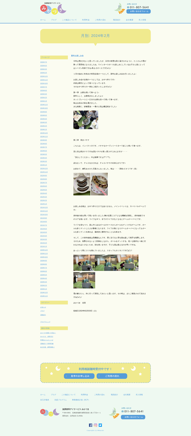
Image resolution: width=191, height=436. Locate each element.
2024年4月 (43, 119)
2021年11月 (44, 211)
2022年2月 (43, 200)
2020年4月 (43, 278)
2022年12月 (44, 168)
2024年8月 (43, 112)
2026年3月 (43, 69)
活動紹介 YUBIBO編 (46, 343)
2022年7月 (43, 182)
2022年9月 (43, 175)
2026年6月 (43, 65)
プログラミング (45, 322)
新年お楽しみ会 (77, 56)
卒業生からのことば (46, 340)
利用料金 (86, 20)
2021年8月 (43, 221)
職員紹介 (117, 20)
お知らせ (43, 307)
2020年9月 (43, 260)
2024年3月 (43, 122)
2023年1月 (43, 165)
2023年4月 (43, 158)
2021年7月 (43, 225)
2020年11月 (44, 253)
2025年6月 (43, 90)
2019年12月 (44, 292)
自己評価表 (44, 400)
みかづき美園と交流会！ (48, 333)
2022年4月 (43, 193)
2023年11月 (44, 136)
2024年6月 (43, 115)
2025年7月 (43, 87)
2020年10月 (44, 257)
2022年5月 (43, 190)
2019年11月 (44, 296)
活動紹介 (43, 315)
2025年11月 (44, 80)
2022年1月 (43, 204)
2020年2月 (43, 285)
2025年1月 (43, 101)
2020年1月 (43, 289)
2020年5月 (43, 275)
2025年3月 (43, 94)
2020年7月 (43, 268)
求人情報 (142, 20)
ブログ (54, 20)
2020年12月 (44, 250)
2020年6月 (43, 271)
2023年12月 (44, 133)
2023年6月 (43, 151)
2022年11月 (44, 172)
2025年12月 (44, 76)
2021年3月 (43, 239)
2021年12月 (44, 207)
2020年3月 (43, 282)
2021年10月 (44, 214)
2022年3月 (43, 197)
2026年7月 (43, 62)
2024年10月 (44, 108)
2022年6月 (43, 186)
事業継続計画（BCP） (81, 400)
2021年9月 (43, 218)
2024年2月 (43, 126)
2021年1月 (43, 246)
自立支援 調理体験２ (47, 347)
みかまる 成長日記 (46, 336)
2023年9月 (43, 140)
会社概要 (129, 20)
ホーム (43, 20)
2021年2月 (43, 243)
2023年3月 (43, 161)
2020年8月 (43, 264)
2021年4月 (43, 236)
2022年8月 (43, 179)
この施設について (69, 20)
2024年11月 (44, 104)
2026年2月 (43, 73)
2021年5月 (43, 232)
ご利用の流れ (101, 20)
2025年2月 (43, 97)
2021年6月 (43, 229)
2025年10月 (44, 83)
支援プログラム (60, 400)
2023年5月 (43, 154)
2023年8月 (43, 143)
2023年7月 (43, 147)
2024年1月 (43, 129)
